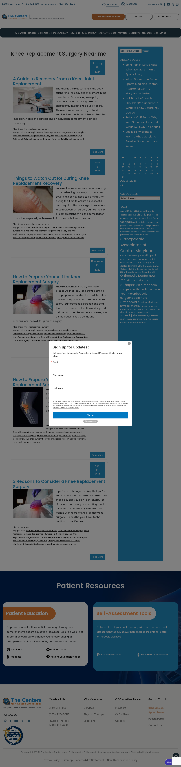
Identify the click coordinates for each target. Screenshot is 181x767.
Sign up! (90, 415)
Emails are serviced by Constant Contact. (66, 407)
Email (55, 362)
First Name (58, 375)
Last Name (58, 388)
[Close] (129, 343)
